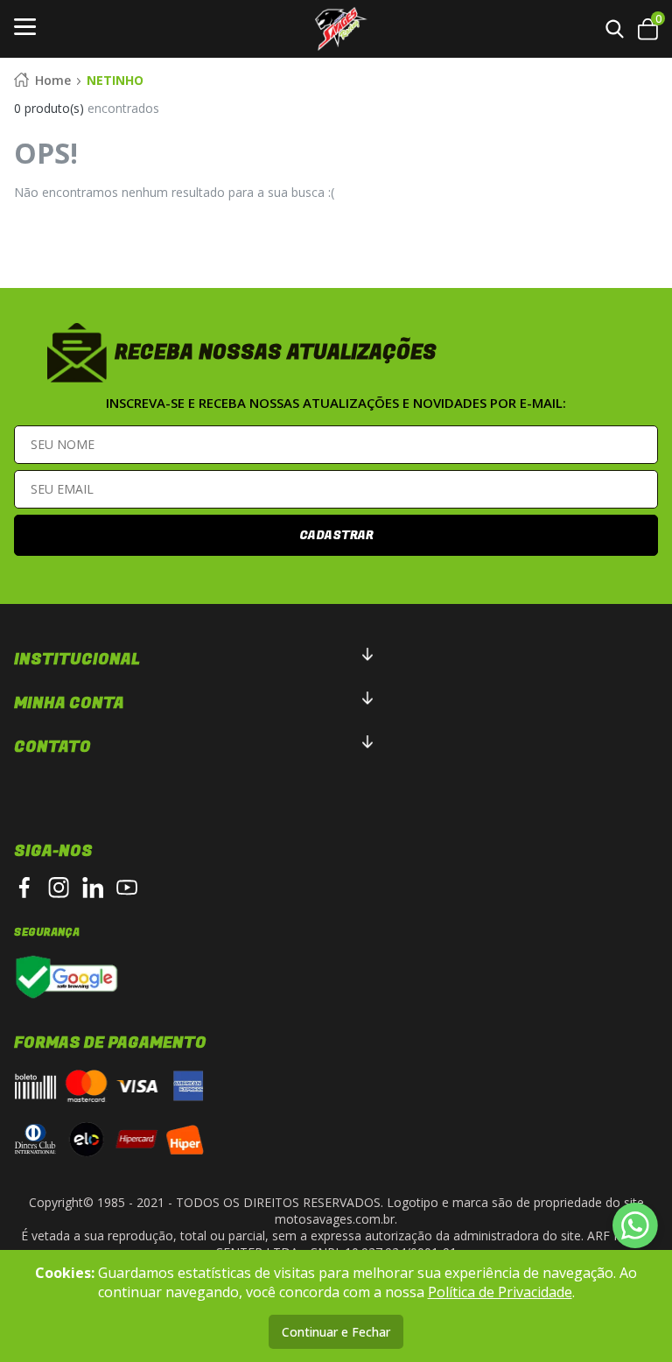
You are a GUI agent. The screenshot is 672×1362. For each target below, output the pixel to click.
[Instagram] (58, 887)
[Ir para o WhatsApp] (635, 1225)
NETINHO (115, 80)
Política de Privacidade (500, 1292)
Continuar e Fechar (336, 1331)
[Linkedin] (92, 887)
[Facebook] (24, 887)
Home (53, 80)
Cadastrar (336, 535)
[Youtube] (126, 887)
